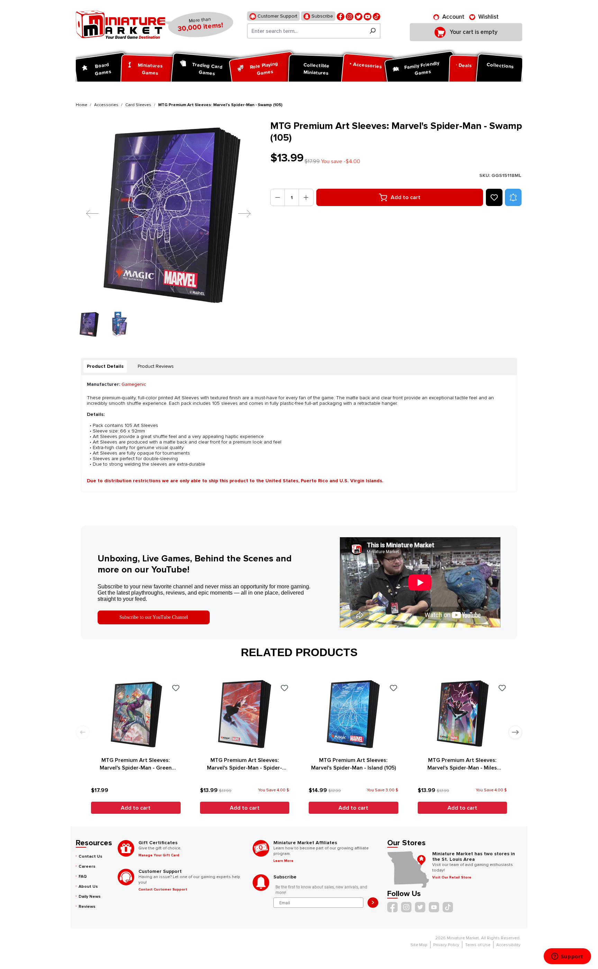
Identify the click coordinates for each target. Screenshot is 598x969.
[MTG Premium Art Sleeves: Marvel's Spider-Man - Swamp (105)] (169, 213)
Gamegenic (133, 384)
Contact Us (90, 856)
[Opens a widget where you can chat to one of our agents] (567, 957)
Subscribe (321, 16)
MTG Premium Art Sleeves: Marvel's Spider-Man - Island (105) (353, 764)
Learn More (283, 861)
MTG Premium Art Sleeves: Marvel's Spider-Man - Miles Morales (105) (462, 764)
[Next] (239, 213)
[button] (513, 197)
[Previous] (87, 213)
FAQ (83, 876)
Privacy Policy (446, 945)
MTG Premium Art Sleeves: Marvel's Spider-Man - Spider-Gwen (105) (244, 764)
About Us (88, 886)
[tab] (105, 366)
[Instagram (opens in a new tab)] (349, 16)
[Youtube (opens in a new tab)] (367, 16)
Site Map (418, 945)
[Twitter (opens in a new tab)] (358, 16)
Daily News (90, 896)
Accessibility (508, 945)
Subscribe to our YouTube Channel (153, 617)
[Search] (372, 31)
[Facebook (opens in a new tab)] (340, 16)
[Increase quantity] (306, 197)
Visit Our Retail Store (451, 877)
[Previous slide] (83, 732)
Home (81, 105)
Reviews (87, 906)
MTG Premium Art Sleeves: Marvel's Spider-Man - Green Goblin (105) (136, 764)
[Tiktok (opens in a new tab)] (376, 16)
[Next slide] (515, 732)
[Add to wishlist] (494, 197)
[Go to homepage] (120, 24)
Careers (87, 866)
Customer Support (276, 16)
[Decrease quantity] (277, 197)
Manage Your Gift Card (158, 855)
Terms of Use (477, 945)
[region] (169, 228)
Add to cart (405, 197)
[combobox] (306, 31)
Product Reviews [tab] (156, 366)
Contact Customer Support (162, 889)
